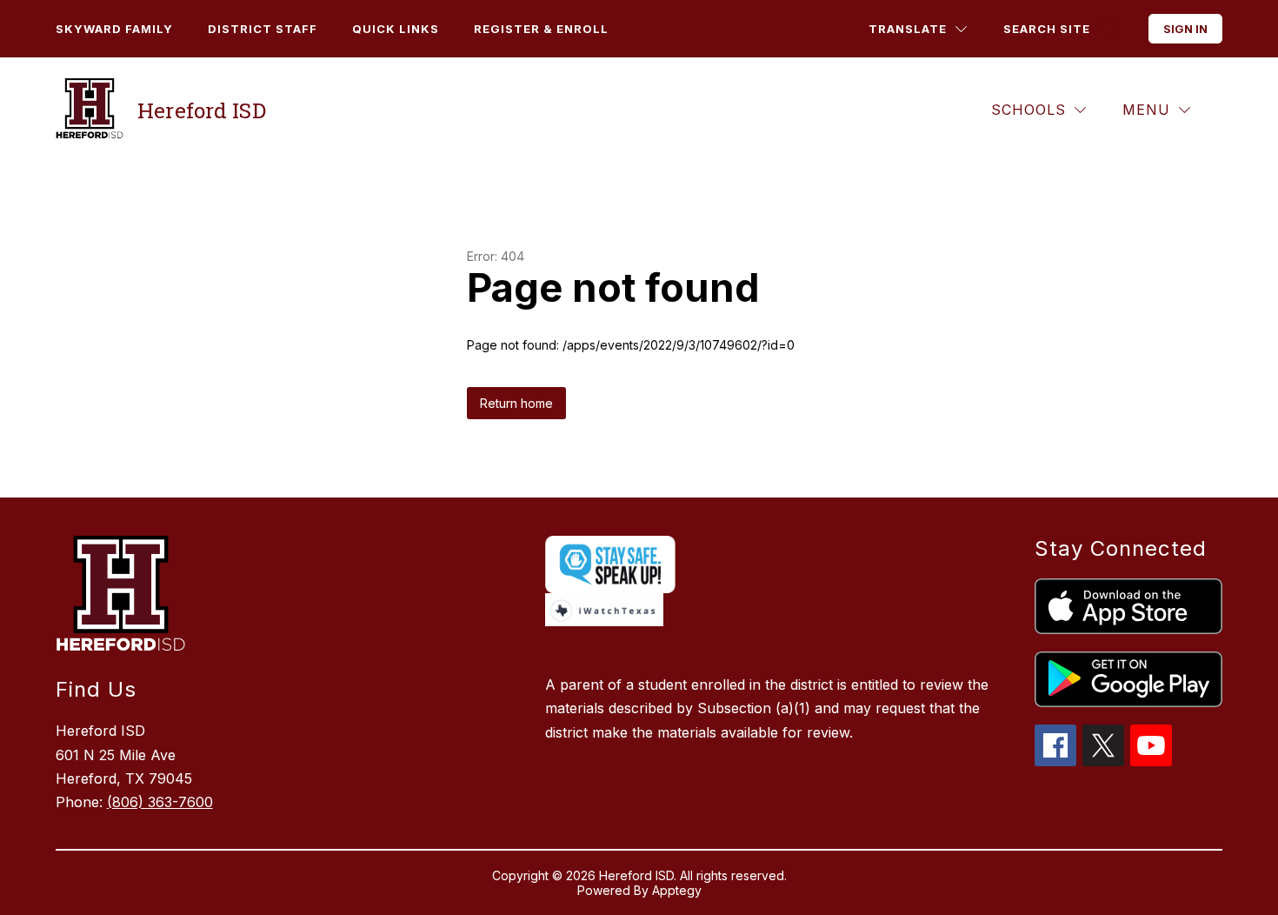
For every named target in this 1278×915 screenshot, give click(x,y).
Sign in (1185, 29)
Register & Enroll (541, 29)
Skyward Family (114, 29)
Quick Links (395, 29)
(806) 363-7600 (160, 802)
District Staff (262, 29)
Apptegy (677, 890)
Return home (516, 403)
